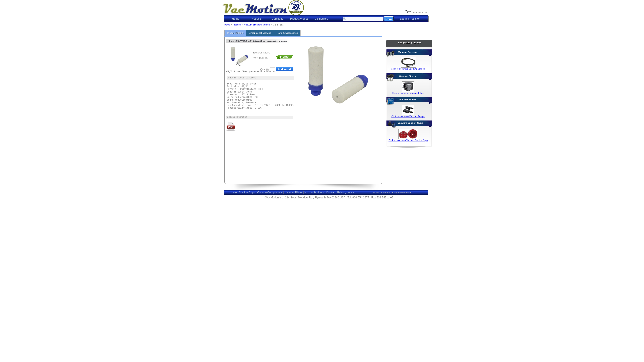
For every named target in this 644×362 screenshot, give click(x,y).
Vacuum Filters (293, 192)
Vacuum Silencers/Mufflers (257, 24)
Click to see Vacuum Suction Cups (408, 140)
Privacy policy (345, 192)
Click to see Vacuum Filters (408, 93)
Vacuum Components (270, 192)
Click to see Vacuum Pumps (408, 116)
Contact (330, 192)
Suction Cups (247, 192)
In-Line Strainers (314, 192)
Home (235, 18)
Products (237, 24)
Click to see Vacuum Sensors (408, 69)
